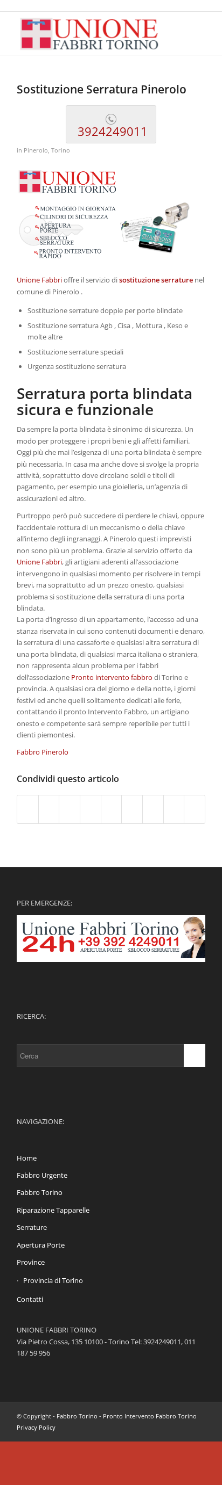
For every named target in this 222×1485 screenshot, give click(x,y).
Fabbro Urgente (42, 1175)
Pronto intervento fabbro (111, 677)
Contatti (30, 1299)
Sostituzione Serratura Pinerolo (101, 89)
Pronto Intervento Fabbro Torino (150, 1416)
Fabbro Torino (40, 1192)
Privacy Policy (36, 1427)
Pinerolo (36, 150)
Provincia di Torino (53, 1280)
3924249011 (111, 131)
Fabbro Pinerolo (42, 752)
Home (27, 1158)
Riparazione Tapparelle (53, 1210)
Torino (60, 150)
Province (31, 1262)
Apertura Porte (41, 1245)
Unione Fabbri (39, 280)
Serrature (32, 1227)
